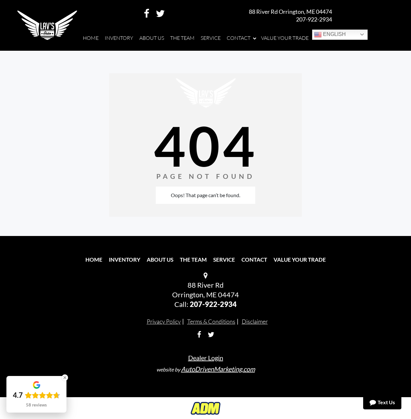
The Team (193, 259)
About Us (160, 259)
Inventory (124, 259)
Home (93, 259)
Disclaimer (255, 321)
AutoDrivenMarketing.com (218, 369)
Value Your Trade (300, 259)
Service (224, 259)
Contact (254, 259)
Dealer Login (205, 358)
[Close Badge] (65, 377)
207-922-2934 (314, 19)
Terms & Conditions (211, 321)
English (334, 34)
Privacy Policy (164, 321)
